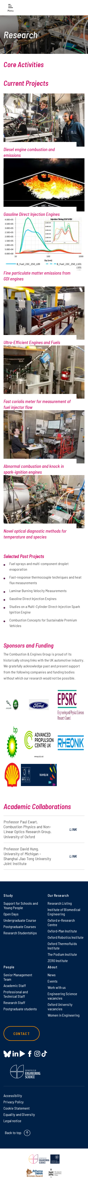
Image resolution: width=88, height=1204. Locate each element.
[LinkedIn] (15, 1054)
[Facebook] (30, 1054)
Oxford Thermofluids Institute (62, 945)
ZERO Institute (58, 960)
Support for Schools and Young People (21, 905)
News (52, 975)
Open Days (11, 914)
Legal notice (12, 1120)
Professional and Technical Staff (16, 994)
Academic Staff (15, 985)
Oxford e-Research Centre (61, 922)
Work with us (57, 987)
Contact (21, 1033)
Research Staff (14, 1002)
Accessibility (13, 1095)
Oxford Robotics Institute (66, 937)
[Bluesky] (7, 1054)
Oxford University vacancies (60, 1006)
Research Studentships (20, 933)
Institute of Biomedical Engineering (64, 911)
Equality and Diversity (19, 1114)
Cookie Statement (17, 1108)
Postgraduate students (20, 1009)
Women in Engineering (64, 1015)
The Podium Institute (62, 954)
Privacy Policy (14, 1102)
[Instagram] (37, 1054)
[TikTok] (44, 1054)
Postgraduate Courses (20, 926)
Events (52, 981)
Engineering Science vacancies (62, 995)
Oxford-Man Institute (62, 931)
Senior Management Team (18, 977)
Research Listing (60, 903)
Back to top (13, 1132)
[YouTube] (22, 1054)
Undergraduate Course (20, 920)
